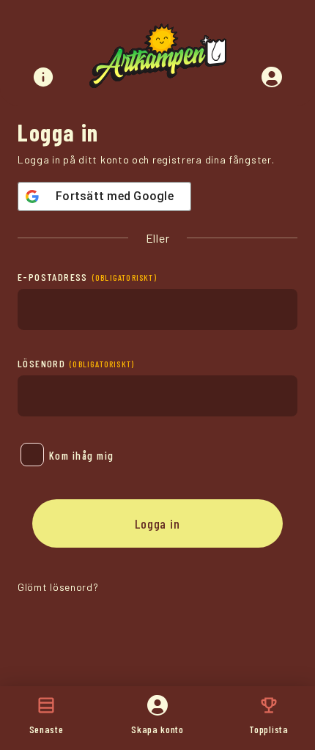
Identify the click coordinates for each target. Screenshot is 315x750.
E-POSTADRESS (87, 277)
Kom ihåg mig (81, 455)
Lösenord (76, 363)
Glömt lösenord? (58, 587)
